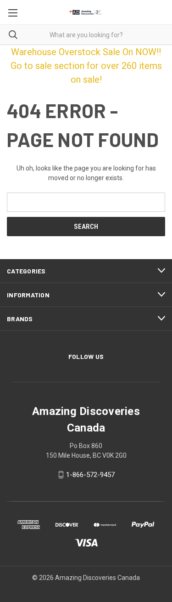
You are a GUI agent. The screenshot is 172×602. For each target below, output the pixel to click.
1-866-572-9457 (90, 475)
